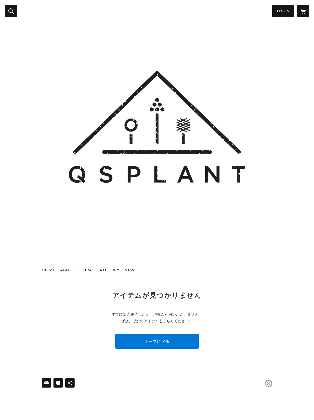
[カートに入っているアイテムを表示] (303, 11)
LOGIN (283, 11)
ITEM (86, 269)
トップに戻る (157, 341)
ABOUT (68, 269)
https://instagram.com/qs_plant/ (268, 383)
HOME (48, 269)
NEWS (130, 269)
